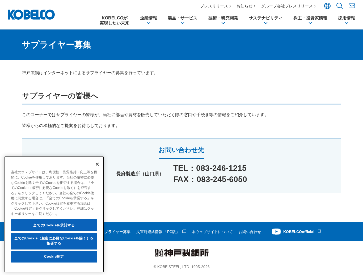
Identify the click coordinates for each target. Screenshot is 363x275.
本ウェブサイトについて (212, 232)
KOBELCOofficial (298, 232)
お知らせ (244, 6)
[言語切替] (327, 8)
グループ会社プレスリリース (287, 6)
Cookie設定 (54, 257)
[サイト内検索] (339, 8)
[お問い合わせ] (352, 6)
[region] (54, 214)
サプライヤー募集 (115, 232)
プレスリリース (214, 6)
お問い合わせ (250, 232)
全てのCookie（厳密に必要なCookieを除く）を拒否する (54, 240)
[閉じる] (97, 164)
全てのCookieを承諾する (54, 225)
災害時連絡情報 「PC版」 (158, 232)
